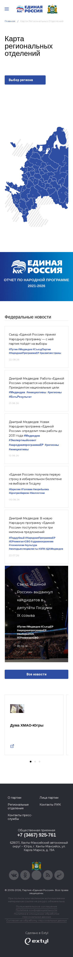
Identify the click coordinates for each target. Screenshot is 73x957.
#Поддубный (17, 537)
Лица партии (49, 798)
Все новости (36, 674)
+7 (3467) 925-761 (36, 835)
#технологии (16, 545)
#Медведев (25, 349)
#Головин (26, 489)
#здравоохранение (42, 541)
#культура (31, 545)
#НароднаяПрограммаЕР (24, 353)
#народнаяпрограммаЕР (26, 444)
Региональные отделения (18, 806)
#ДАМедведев (54, 548)
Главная (10, 21)
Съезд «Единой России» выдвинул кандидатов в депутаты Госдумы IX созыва (35, 600)
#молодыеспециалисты (23, 548)
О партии (14, 798)
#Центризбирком (19, 493)
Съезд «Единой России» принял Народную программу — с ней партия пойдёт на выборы (32, 339)
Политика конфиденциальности (36, 910)
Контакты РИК (50, 804)
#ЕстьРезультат (20, 396)
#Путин (13, 349)
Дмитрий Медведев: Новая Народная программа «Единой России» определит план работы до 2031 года (35, 428)
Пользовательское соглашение (36, 906)
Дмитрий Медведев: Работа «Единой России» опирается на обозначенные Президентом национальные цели (36, 383)
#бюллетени (37, 493)
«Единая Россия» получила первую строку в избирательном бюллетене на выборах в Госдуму (35, 479)
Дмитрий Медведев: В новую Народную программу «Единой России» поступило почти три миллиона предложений (32, 525)
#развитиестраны (50, 353)
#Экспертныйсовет (22, 440)
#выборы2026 (25, 634)
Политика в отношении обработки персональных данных (36, 915)
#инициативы (36, 392)
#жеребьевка (41, 489)
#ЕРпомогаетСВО (19, 541)
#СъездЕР (47, 626)
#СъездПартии (42, 349)
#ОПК (42, 548)
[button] (30, 761)
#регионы (55, 392)
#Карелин (14, 489)
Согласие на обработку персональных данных (36, 920)
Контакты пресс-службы (20, 817)
